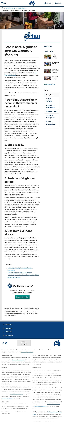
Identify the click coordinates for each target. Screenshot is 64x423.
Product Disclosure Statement (16, 394)
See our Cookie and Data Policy (18, 359)
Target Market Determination (8, 398)
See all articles (50, 84)
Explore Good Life (22, 297)
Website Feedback (24, 343)
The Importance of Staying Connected (20, 272)
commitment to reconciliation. (27, 352)
